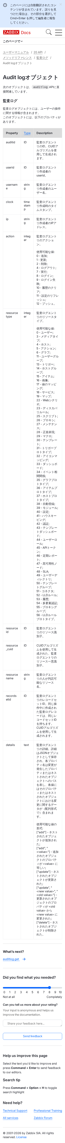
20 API (38, 52)
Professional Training (48, 1110)
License (21, 1137)
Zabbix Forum (43, 1118)
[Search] (49, 32)
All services (10, 1118)
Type (27, 133)
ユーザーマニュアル (16, 52)
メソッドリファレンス (17, 57)
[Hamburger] (58, 33)
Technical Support (15, 1110)
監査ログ (42, 57)
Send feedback (32, 1036)
